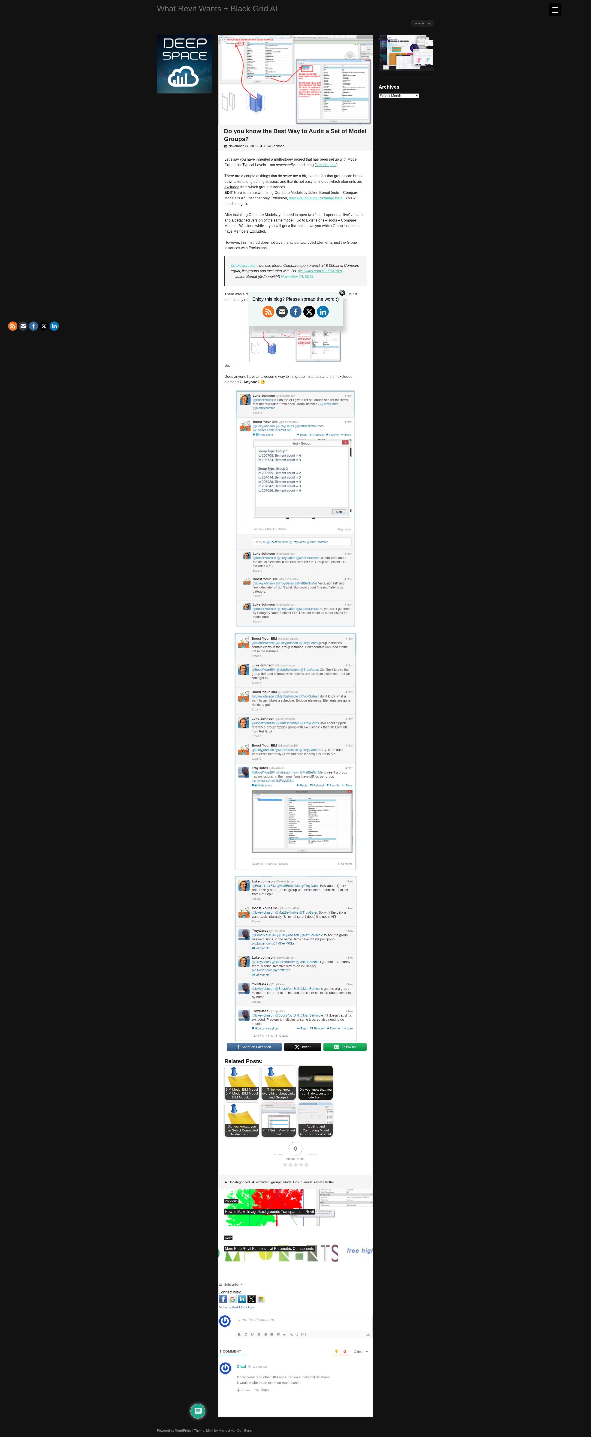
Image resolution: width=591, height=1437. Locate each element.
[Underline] (252, 1334)
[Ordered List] (265, 1334)
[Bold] (239, 1334)
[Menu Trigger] (555, 9)
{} (297, 1334)
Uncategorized (239, 1182)
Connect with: (229, 1292)
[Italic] (246, 1334)
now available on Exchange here (316, 198)
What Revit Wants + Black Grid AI (217, 8)
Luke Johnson (274, 146)
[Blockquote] (278, 1334)
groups (276, 1182)
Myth (209, 1430)
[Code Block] (284, 1334)
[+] (303, 1334)
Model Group (292, 1182)
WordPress (183, 1430)
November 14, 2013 (297, 277)
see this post (326, 165)
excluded (262, 1182)
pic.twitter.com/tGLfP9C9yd (320, 271)
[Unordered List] (271, 1334)
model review (313, 1182)
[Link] (291, 1334)
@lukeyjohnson (243, 265)
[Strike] (259, 1334)
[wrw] (406, 69)
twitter (329, 1182)
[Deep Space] (184, 91)
